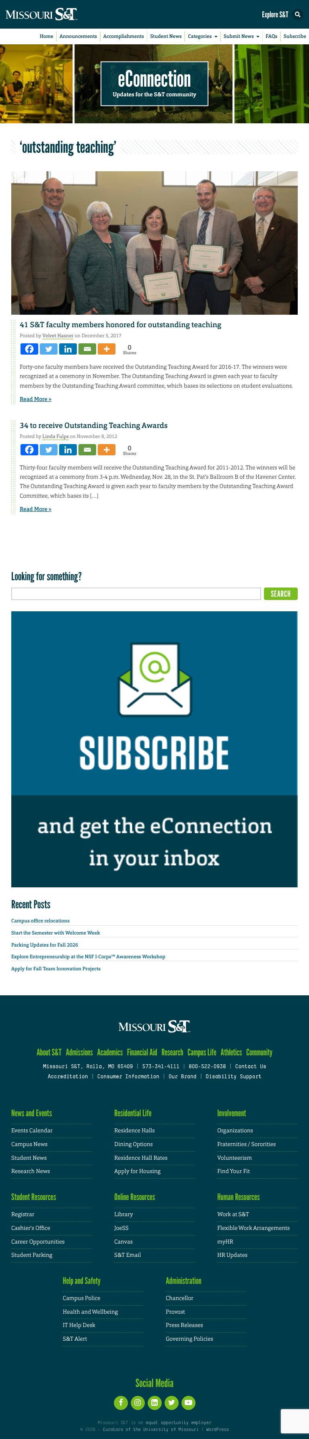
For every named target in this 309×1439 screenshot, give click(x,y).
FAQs (271, 36)
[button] (297, 14)
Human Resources (238, 1197)
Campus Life (201, 1052)
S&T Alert (75, 1339)
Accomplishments (123, 36)
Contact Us (250, 1067)
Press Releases (184, 1325)
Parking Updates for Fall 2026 (44, 945)
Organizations (235, 1130)
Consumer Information (128, 1077)
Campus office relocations (40, 921)
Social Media (155, 1383)
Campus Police (81, 1298)
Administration (184, 1280)
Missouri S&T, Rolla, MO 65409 (88, 1067)
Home (47, 36)
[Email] (87, 349)
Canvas (123, 1242)
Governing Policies (189, 1339)
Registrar (22, 1214)
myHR (225, 1242)
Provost (175, 1312)
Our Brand (182, 1077)
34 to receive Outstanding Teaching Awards (94, 425)
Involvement (231, 1113)
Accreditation (67, 1077)
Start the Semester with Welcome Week (55, 933)
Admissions (79, 1052)
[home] (56, 14)
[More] (106, 349)
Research (172, 1052)
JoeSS (121, 1228)
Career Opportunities (38, 1242)
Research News (30, 1171)
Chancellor (180, 1298)
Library (123, 1214)
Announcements (78, 36)
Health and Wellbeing (90, 1312)
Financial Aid (142, 1052)
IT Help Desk (79, 1325)
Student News (165, 36)
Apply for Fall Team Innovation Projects (56, 969)
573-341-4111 (160, 1067)
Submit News (239, 36)
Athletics (231, 1052)
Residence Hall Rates (140, 1158)
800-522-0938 (207, 1067)
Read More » (36, 399)
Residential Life (133, 1113)
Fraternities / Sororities (246, 1144)
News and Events (31, 1113)
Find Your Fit (233, 1171)
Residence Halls (134, 1130)
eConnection (154, 78)
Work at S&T (233, 1214)
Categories (200, 36)
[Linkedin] (68, 349)
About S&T (49, 1052)
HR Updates (232, 1255)
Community (259, 1052)
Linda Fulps (55, 436)
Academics (110, 1052)
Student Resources (33, 1197)
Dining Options (133, 1144)
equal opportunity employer (178, 1422)
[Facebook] (29, 349)
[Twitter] (49, 349)
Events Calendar (32, 1130)
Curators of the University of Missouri (151, 1429)
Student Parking (31, 1255)
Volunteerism (234, 1158)
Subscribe (295, 36)
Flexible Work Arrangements (253, 1228)
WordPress (217, 1429)
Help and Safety (82, 1280)
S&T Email (127, 1255)
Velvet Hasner (58, 335)
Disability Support (234, 1077)
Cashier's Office (30, 1228)
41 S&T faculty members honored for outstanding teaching (120, 325)
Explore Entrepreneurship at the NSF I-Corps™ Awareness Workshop (88, 956)
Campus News (29, 1144)
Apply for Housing (137, 1171)
